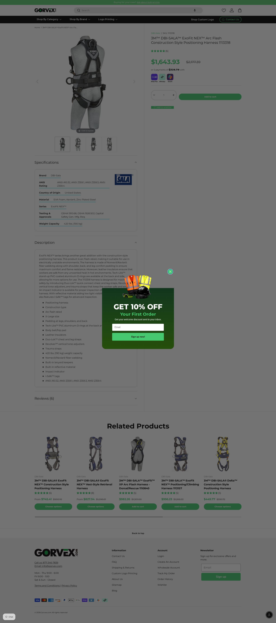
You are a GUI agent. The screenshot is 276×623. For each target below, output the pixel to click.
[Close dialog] (170, 271)
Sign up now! (138, 336)
